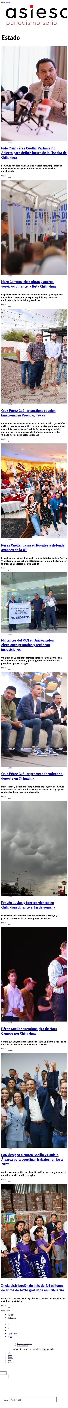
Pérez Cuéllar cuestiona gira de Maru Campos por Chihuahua (29, 1031)
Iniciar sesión (5, 2)
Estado (10, 142)
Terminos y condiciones (24, 1344)
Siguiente (12, 1333)
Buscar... (6, 1400)
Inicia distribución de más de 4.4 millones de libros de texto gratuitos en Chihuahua (32, 1287)
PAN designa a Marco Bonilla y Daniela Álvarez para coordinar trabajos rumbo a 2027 (32, 1159)
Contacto (10, 1362)
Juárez (9, 1353)
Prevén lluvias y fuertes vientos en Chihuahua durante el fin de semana (28, 904)
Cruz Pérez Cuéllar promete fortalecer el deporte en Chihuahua (32, 776)
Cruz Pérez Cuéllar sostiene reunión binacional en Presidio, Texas (28, 412)
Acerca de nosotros (22, 1346)
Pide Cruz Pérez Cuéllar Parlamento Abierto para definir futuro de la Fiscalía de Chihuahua (34, 153)
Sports (9, 1360)
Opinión (10, 1359)
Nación (10, 1357)
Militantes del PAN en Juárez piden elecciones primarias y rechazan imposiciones (27, 645)
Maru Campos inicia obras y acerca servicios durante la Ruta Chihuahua (28, 283)
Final (10, 1336)
